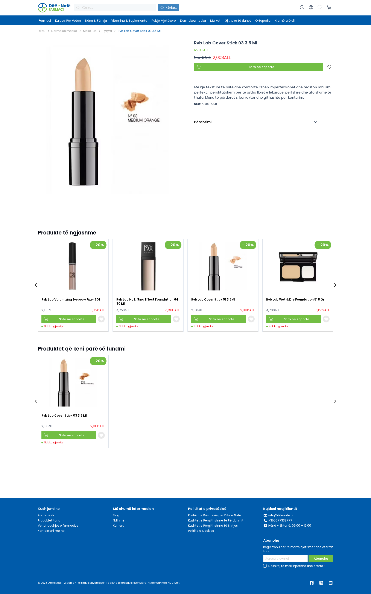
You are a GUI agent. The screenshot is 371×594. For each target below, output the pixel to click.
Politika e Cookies (201, 531)
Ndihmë (119, 520)
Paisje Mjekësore (164, 20)
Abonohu (321, 558)
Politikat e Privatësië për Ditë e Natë (214, 515)
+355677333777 (280, 520)
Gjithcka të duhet (238, 20)
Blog (116, 515)
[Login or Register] (302, 7)
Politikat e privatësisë (90, 583)
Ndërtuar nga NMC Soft (164, 583)
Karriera (118, 525)
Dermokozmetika (193, 20)
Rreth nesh (46, 515)
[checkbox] (265, 566)
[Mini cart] (329, 7)
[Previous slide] (36, 285)
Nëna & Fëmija (96, 20)
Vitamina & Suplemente (129, 20)
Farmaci (45, 20)
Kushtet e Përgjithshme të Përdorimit (215, 520)
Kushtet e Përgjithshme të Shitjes (213, 525)
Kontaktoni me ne (51, 531)
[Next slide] (334, 285)
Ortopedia (263, 20)
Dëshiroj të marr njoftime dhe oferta (295, 566)
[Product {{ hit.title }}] (73, 266)
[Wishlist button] (101, 319)
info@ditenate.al (280, 515)
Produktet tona (49, 520)
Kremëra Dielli (285, 20)
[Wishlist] (320, 7)
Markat (215, 20)
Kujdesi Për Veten (68, 20)
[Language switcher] (311, 7)
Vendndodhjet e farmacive (58, 525)
